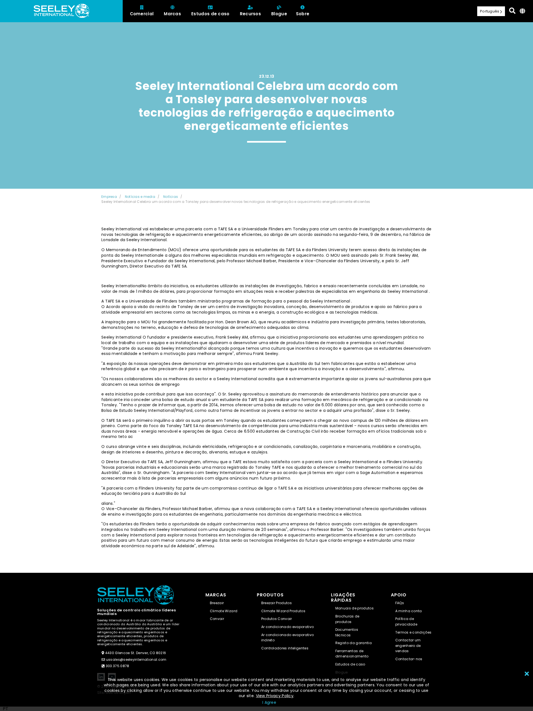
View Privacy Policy (274, 696)
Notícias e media (140, 196)
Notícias (170, 196)
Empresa (109, 196)
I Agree (269, 702)
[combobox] (5, 709)
